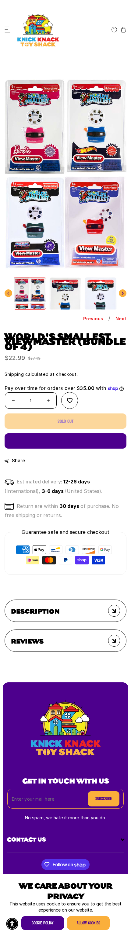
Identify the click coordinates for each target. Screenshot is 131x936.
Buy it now (65, 441)
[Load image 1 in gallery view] (30, 293)
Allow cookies (88, 923)
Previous (93, 318)
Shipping (14, 374)
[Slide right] (122, 293)
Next (120, 318)
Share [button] (18, 460)
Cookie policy (43, 923)
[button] (8, 30)
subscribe (103, 798)
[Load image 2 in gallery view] (65, 293)
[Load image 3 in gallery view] (100, 293)
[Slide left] (8, 293)
